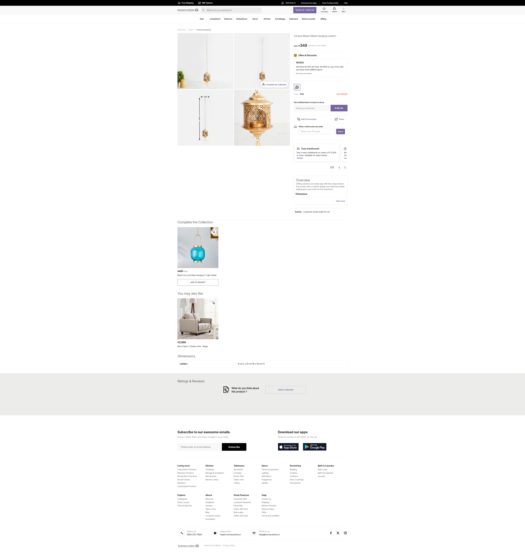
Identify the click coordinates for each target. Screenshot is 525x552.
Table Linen (239, 479)
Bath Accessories (325, 473)
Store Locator (183, 502)
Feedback (209, 502)
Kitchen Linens (211, 479)
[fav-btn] (213, 232)
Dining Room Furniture (187, 476)
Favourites (238, 505)
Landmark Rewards (242, 502)
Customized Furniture (186, 486)
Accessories (295, 483)
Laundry (321, 476)
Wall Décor (266, 476)
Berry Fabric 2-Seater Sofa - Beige (192, 346)
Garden (265, 483)
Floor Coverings (297, 479)
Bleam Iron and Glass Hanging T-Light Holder (197, 275)
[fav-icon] (324, 9)
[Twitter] (338, 533)
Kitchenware (210, 476)
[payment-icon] (298, 148)
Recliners (181, 483)
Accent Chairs (183, 479)
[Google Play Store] (314, 447)
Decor (191, 30)
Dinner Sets (239, 476)
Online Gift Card (241, 509)
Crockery (238, 473)
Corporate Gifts (240, 499)
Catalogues (182, 499)
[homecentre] (188, 10)
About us (209, 499)
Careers (208, 505)
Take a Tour (210, 509)
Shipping (265, 502)
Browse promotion (304, 73)
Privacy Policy (229, 545)
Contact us (266, 499)
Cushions (294, 476)
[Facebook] (330, 533)
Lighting (265, 473)
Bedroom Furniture (185, 473)
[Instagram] (345, 533)
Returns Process (269, 505)
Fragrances (267, 479)
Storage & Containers (214, 473)
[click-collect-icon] (345, 148)
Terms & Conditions (212, 545)
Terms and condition (270, 516)
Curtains (293, 473)
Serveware (238, 469)
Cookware (209, 469)
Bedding (293, 469)
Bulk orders (238, 512)
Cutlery (237, 483)
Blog (207, 512)
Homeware (181, 30)
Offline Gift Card (241, 516)
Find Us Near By (184, 505)
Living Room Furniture (186, 469)
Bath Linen (322, 469)
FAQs (264, 512)
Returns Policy (268, 509)
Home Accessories (204, 30)
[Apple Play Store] (288, 447)
